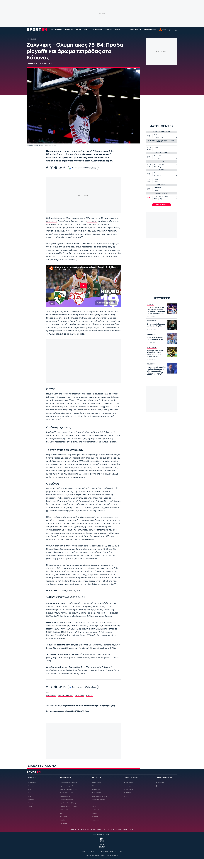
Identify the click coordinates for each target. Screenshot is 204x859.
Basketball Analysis (98, 799)
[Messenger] (55, 167)
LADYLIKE (114, 851)
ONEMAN (104, 851)
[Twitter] (51, 167)
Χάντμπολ (31, 799)
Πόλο (29, 796)
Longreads (95, 820)
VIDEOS (109, 30)
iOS (159, 786)
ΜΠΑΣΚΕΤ (150, 304)
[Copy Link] (60, 167)
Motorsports (32, 803)
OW (121, 851)
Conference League (67, 799)
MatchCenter (96, 782)
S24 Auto (95, 806)
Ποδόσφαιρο (56, 30)
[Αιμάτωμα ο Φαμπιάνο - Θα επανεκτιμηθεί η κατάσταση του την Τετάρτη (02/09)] (172, 352)
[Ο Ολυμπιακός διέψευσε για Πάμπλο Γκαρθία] (172, 325)
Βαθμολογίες (96, 789)
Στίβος (30, 806)
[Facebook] (46, 167)
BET (85, 30)
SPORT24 (85, 851)
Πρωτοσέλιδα (96, 792)
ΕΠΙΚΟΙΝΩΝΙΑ (96, 829)
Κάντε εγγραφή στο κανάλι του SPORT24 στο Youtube (67, 711)
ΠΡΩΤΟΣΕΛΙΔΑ (121, 30)
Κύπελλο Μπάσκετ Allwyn (68, 806)
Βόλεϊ (29, 789)
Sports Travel (96, 809)
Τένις (29, 792)
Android (161, 782)
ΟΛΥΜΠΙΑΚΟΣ (79, 695)
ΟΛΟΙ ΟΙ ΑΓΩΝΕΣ (161, 204)
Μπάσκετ (69, 30)
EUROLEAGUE (51, 695)
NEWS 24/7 (95, 851)
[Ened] (102, 847)
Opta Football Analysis (99, 796)
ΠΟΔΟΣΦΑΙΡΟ (152, 320)
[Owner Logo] (102, 839)
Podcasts (95, 816)
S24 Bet (94, 803)
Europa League (65, 796)
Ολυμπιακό (92, 221)
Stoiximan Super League (68, 782)
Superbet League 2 (66, 786)
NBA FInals (63, 816)
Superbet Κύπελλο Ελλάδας (69, 789)
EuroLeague (51, 221)
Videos (94, 786)
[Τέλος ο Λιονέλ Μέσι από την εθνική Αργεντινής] (172, 338)
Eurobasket (64, 823)
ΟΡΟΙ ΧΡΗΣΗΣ (109, 829)
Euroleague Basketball (164, 29)
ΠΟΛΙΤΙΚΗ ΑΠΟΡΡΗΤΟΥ (125, 829)
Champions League (66, 792)
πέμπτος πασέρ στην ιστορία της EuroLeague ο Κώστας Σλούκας (75, 321)
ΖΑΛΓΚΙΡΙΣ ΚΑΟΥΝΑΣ (65, 695)
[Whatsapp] (64, 167)
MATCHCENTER (96, 30)
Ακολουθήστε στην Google (57, 706)
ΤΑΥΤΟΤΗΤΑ (74, 829)
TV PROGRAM (135, 30)
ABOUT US (85, 829)
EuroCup (63, 820)
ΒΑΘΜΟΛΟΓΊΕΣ (150, 30)
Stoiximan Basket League (68, 803)
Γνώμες (94, 813)
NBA (61, 813)
